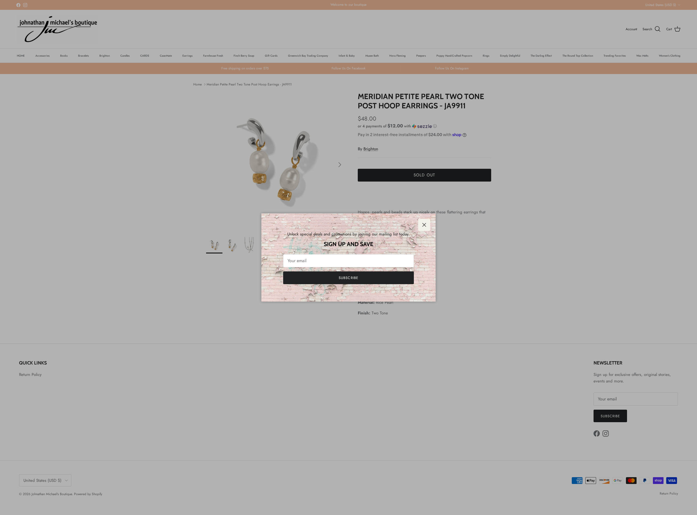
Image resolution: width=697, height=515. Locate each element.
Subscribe (348, 277)
